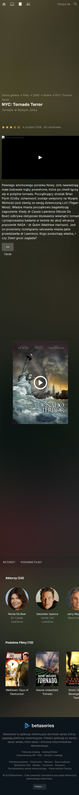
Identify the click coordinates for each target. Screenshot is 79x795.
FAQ (39, 755)
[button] (17, 605)
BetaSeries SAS (22, 765)
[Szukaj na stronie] (75, 4)
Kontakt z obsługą (53, 755)
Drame (47, 95)
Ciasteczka (36, 761)
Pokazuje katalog (31, 752)
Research (60, 765)
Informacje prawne (18, 761)
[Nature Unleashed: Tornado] (47, 669)
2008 (36, 95)
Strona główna (10, 95)
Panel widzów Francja (60, 768)
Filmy (26, 95)
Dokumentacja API (26, 755)
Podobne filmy (31, 562)
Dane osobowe (62, 761)
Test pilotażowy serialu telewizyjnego (27, 768)
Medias (36, 765)
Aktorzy (9, 562)
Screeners (47, 765)
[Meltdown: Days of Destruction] (17, 669)
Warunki (48, 761)
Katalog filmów (49, 752)
